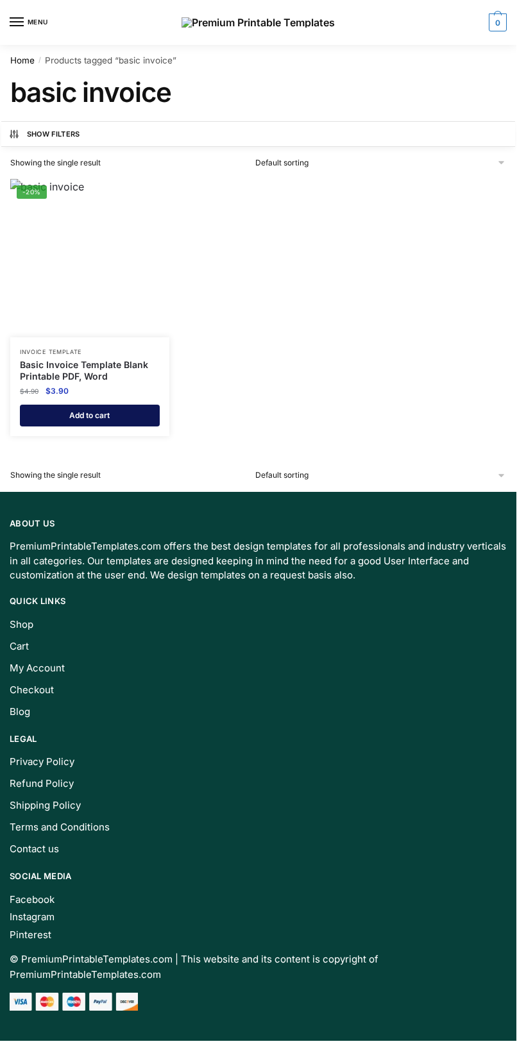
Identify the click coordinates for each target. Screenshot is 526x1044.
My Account (37, 668)
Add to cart (89, 415)
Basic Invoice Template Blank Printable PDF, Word (84, 370)
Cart (19, 646)
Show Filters (53, 134)
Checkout (32, 690)
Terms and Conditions (60, 827)
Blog (20, 711)
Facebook (32, 899)
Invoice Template (50, 351)
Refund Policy (42, 783)
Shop (21, 624)
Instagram (32, 917)
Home (22, 60)
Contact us (34, 849)
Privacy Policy (42, 761)
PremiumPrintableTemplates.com (97, 959)
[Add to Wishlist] (143, 195)
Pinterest (30, 935)
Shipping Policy (45, 805)
